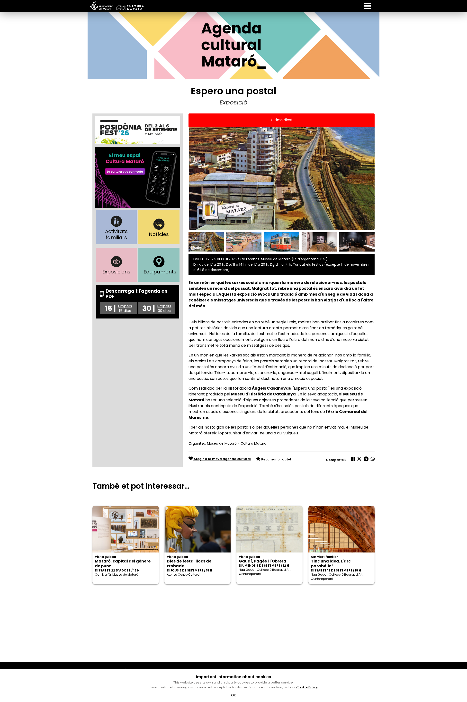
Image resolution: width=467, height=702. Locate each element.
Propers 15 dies (125, 308)
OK (233, 695)
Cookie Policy (307, 687)
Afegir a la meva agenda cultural (222, 459)
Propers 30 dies (164, 308)
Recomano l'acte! (275, 459)
